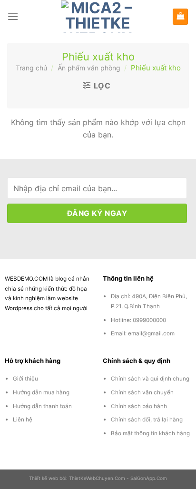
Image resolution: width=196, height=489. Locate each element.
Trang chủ (31, 68)
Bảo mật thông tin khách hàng (150, 433)
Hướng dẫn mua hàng (41, 392)
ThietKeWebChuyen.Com (97, 478)
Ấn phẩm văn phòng (89, 68)
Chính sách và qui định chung (150, 378)
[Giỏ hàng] (180, 17)
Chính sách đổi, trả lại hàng (147, 419)
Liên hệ (22, 419)
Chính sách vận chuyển (142, 392)
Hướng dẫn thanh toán (42, 406)
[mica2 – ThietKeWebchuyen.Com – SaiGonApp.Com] (98, 16)
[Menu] (13, 16)
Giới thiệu (25, 378)
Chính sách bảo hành (139, 406)
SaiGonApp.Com (148, 478)
